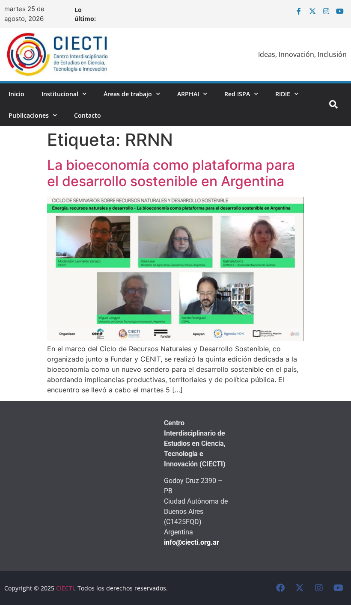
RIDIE (282, 94)
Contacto (87, 115)
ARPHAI (188, 94)
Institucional (60, 94)
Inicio (16, 94)
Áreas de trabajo (128, 94)
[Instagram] (326, 11)
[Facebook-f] (299, 11)
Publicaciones (29, 115)
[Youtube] (340, 11)
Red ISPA (237, 94)
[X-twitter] (312, 11)
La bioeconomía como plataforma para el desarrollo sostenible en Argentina (171, 173)
